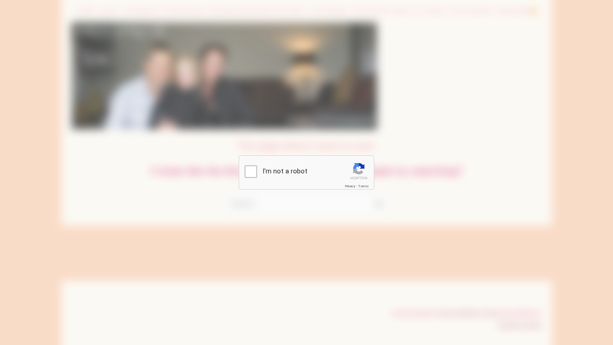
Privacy (350, 186)
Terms (363, 186)
